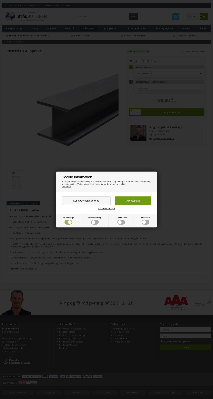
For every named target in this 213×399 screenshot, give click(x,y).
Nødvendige (68, 217)
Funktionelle (121, 217)
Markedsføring (94, 217)
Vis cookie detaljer (106, 208)
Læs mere (66, 186)
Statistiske (145, 217)
